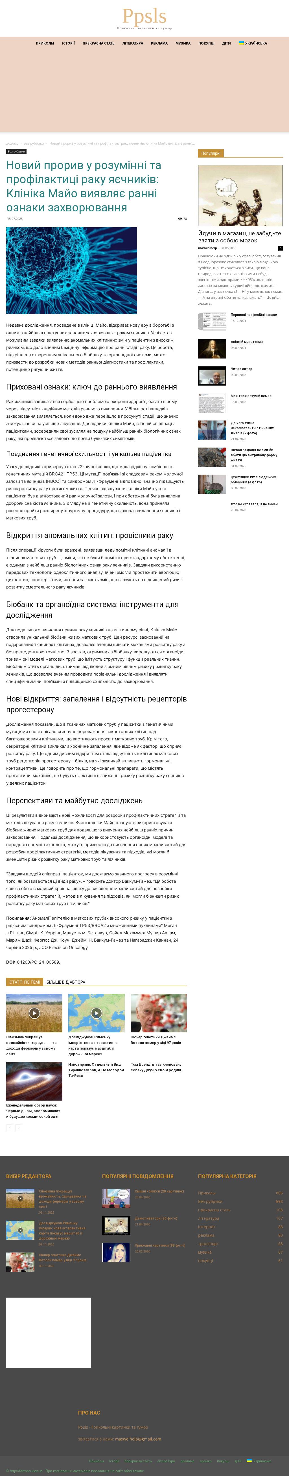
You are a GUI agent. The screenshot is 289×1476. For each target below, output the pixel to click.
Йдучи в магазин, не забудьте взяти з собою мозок (239, 237)
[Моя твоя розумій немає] (212, 403)
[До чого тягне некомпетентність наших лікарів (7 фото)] (212, 430)
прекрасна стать (99, 43)
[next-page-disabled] (18, 1127)
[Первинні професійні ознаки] (212, 322)
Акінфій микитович (247, 342)
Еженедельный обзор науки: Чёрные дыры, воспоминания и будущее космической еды (33, 1111)
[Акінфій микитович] (212, 349)
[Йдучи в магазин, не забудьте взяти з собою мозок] (240, 195)
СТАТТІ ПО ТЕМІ (25, 982)
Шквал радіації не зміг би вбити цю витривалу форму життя (254, 455)
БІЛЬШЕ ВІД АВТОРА (66, 982)
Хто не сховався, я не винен (254, 504)
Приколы (45, 43)
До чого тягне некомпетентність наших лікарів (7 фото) (252, 428)
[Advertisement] (144, 92)
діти (226, 43)
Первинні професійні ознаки (254, 315)
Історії (68, 43)
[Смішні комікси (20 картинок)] (116, 1198)
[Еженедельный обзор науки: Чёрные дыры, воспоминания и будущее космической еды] (34, 1081)
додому (12, 143)
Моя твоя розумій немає (251, 396)
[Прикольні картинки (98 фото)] (116, 1252)
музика (183, 43)
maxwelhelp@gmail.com (138, 1439)
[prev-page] (9, 1127)
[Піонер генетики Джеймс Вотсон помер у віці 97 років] (159, 1013)
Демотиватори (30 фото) (156, 1218)
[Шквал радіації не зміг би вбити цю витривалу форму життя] (212, 457)
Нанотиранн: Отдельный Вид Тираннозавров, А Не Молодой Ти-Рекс (96, 1070)
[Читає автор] (212, 376)
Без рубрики (34, 143)
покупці (206, 43)
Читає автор (241, 369)
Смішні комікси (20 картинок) (159, 1191)
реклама (159, 43)
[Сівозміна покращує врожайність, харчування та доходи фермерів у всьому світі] (34, 1013)
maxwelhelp (207, 248)
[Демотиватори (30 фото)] (116, 1225)
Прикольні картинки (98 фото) (160, 1245)
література (132, 43)
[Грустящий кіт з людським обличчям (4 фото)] (212, 484)
